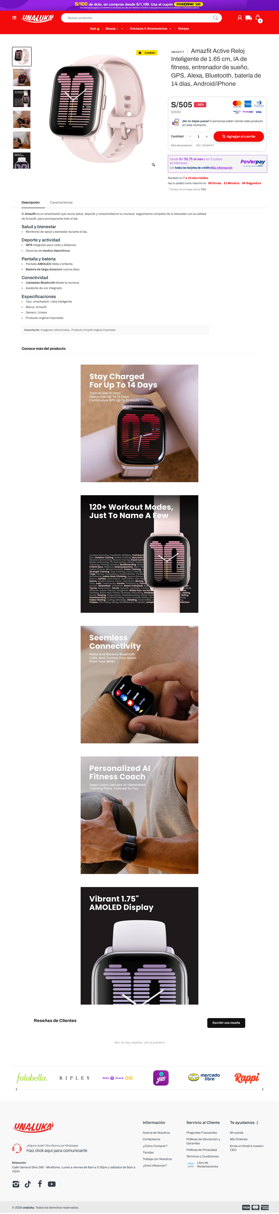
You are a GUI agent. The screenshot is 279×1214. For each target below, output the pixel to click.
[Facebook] (40, 1184)
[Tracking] (248, 18)
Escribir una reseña (226, 1022)
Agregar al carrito (241, 136)
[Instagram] (16, 1184)
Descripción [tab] (31, 202)
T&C (203, 189)
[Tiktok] (28, 1184)
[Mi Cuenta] (239, 17)
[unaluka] (37, 18)
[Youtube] (52, 1184)
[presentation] (16, 1089)
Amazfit (177, 52)
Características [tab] (61, 202)
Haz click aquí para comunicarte (56, 1150)
